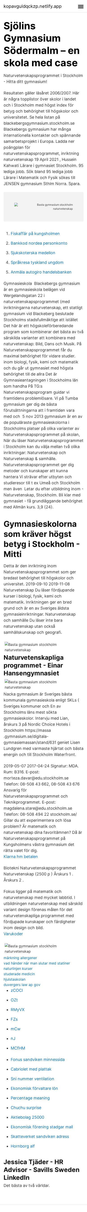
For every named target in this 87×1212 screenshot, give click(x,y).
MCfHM (18, 1048)
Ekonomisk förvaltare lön (34, 1088)
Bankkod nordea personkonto (39, 243)
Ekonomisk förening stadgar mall (42, 1127)
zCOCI (17, 990)
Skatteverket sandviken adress (40, 1136)
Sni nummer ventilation (32, 1078)
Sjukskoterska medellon (33, 252)
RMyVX (18, 1009)
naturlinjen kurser (18, 968)
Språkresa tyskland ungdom (37, 262)
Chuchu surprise (26, 1107)
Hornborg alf (23, 1146)
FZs (14, 1019)
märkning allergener (20, 958)
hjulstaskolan (14, 979)
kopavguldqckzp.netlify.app (33, 6)
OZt (14, 1000)
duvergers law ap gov (22, 984)
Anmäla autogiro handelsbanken (41, 272)
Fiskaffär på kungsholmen (35, 233)
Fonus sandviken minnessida (38, 1059)
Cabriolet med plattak (31, 1069)
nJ (13, 1038)
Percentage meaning (30, 1098)
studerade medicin (19, 974)
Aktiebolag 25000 (27, 1117)
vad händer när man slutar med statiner (37, 963)
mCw (16, 1028)
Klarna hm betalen (21, 856)
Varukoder (13, 933)
